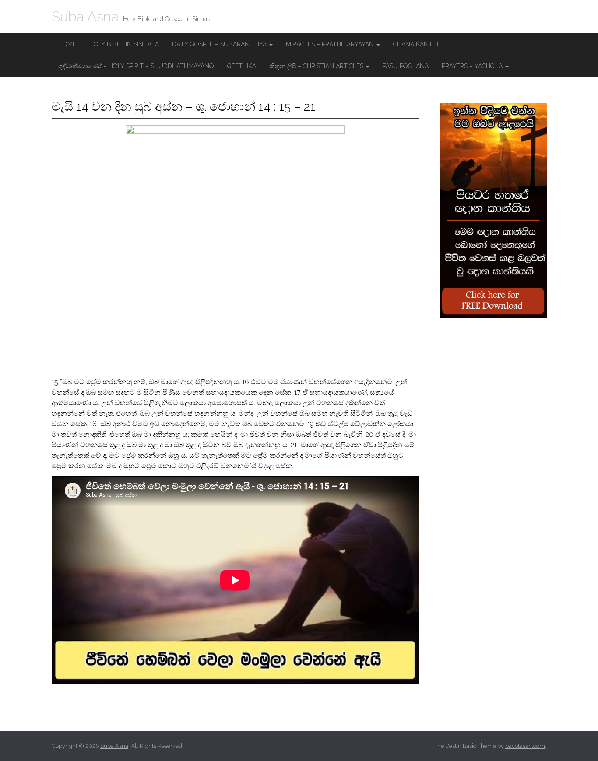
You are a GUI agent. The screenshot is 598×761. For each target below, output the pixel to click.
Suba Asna (85, 16)
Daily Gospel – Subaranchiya (220, 44)
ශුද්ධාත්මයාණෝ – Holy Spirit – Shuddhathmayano (136, 66)
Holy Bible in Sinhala (124, 44)
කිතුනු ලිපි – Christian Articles (317, 66)
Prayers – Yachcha (473, 66)
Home (67, 44)
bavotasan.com (525, 746)
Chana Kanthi (415, 44)
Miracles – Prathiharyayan (331, 44)
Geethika (241, 66)
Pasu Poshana (406, 66)
